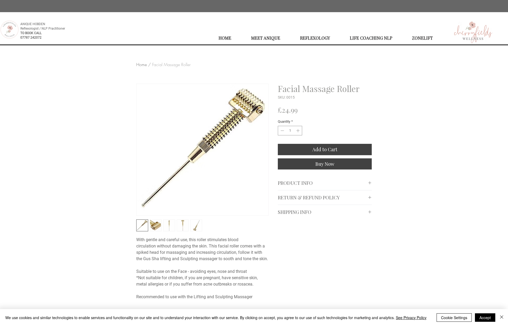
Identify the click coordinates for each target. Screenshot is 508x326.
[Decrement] (282, 130)
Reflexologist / (31, 28)
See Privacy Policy (411, 317)
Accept (485, 317)
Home (141, 64)
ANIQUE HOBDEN (33, 24)
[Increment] (298, 130)
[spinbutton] (290, 130)
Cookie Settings (454, 317)
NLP (45, 28)
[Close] (501, 317)
